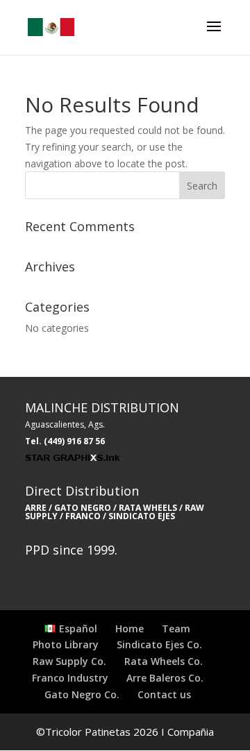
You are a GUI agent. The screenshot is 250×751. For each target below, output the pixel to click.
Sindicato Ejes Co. (159, 644)
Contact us (164, 694)
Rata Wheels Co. (163, 661)
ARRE (36, 508)
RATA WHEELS (147, 508)
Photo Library (66, 644)
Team (176, 628)
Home (129, 628)
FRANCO (83, 516)
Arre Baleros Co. (164, 677)
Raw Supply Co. (69, 661)
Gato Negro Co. (81, 694)
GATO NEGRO (82, 508)
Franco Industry (70, 677)
